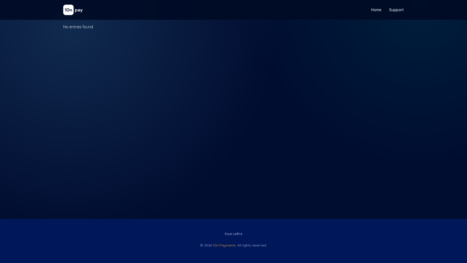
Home (376, 9)
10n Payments (224, 245)
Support (396, 9)
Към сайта (233, 234)
